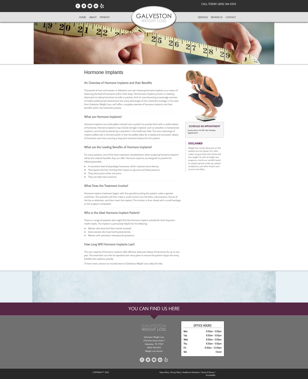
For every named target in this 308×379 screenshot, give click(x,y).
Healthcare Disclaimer (191, 372)
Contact (231, 17)
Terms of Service (207, 372)
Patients (105, 17)
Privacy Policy (176, 372)
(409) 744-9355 (154, 347)
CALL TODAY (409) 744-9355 (218, 4)
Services (203, 17)
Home (82, 17)
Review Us (216, 17)
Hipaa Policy (164, 372)
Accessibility (210, 375)
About (93, 17)
